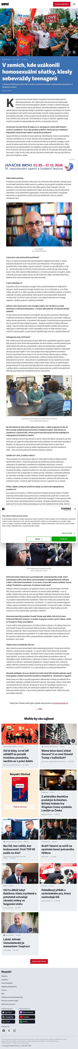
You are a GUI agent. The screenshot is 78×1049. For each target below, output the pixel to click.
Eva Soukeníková (8, 856)
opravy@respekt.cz (60, 703)
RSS (2, 994)
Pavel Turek (62, 761)
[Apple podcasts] (27, 1012)
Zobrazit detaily (67, 533)
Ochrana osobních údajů (9, 1001)
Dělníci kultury (54, 746)
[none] (74, 52)
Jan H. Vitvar (44, 761)
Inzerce (4, 990)
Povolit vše (63, 539)
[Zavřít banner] (75, 509)
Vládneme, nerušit (16, 842)
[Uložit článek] (64, 52)
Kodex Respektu (7, 983)
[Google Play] (8, 1017)
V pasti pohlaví (45, 842)
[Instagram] (14, 1032)
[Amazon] (8, 1021)
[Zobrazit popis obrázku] (69, 52)
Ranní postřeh (10, 935)
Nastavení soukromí (8, 1004)
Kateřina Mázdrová (46, 901)
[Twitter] (9, 1032)
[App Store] (8, 1012)
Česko (5, 886)
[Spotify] (27, 1021)
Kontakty (4, 980)
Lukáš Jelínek (7, 950)
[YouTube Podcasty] (27, 1017)
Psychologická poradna (10, 746)
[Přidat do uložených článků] (35, 741)
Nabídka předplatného (9, 987)
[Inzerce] (39, 167)
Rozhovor (44, 886)
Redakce (4, 976)
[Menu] (74, 4)
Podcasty (46, 746)
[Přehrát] (30, 741)
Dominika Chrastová (9, 765)
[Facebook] (3, 1032)
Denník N (18, 765)
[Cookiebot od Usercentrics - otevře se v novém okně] (62, 508)
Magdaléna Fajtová (46, 814)
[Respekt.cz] (5, 4)
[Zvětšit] (39, 32)
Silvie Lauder (7, 91)
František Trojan (18, 856)
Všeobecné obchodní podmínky (12, 997)
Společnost (6, 59)
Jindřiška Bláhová (54, 761)
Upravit (37, 539)
